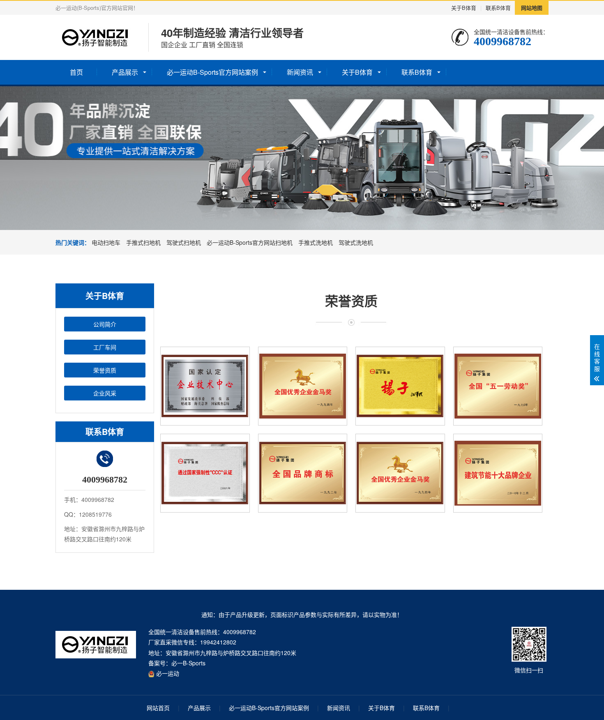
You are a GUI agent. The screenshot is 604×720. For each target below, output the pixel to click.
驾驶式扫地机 (183, 242)
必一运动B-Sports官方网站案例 (212, 72)
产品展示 (125, 72)
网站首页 (158, 708)
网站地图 (531, 8)
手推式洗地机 (315, 242)
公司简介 (104, 324)
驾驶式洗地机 (356, 242)
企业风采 (104, 393)
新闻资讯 (300, 72)
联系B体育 (498, 8)
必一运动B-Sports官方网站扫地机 (250, 242)
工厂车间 (104, 347)
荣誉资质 (104, 370)
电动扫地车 (106, 242)
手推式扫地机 (143, 242)
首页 (76, 72)
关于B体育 (463, 8)
